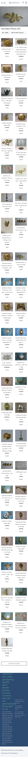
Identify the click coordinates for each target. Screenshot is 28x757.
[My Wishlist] (23, 3)
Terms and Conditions (19, 711)
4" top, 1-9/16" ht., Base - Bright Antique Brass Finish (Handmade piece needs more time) (21, 52)
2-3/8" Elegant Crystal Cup (21, 474)
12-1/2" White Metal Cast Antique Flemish (21, 446)
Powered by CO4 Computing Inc (9, 753)
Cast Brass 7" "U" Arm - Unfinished (21, 389)
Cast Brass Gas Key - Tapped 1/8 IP (21, 76)
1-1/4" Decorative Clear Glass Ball (21, 101)
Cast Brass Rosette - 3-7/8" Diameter (7, 77)
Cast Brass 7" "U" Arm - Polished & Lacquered (21, 600)
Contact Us (22, 715)
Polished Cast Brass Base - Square (21, 316)
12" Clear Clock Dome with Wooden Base (21, 155)
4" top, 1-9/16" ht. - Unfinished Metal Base (7, 365)
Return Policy (17, 713)
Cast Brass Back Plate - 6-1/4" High (7, 415)
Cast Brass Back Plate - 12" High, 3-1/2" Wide (7, 651)
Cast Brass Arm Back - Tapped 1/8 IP (7, 523)
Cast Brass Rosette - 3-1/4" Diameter (7, 51)
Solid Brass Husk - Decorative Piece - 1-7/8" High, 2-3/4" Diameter (7, 240)
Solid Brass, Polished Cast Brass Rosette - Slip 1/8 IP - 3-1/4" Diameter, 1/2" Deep (7, 449)
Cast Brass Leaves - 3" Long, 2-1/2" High (21, 265)
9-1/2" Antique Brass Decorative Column (7, 206)
